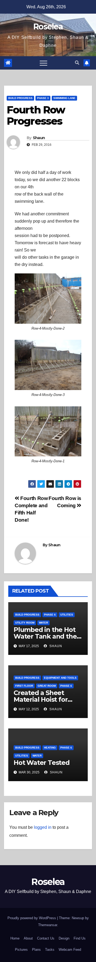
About (28, 938)
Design (64, 938)
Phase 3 (43, 98)
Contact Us (45, 938)
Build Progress (20, 98)
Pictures (21, 950)
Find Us (80, 938)
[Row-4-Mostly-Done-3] (48, 365)
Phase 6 (50, 614)
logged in (42, 827)
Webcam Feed (70, 950)
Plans (36, 950)
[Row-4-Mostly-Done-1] (48, 431)
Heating (50, 747)
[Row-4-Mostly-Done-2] (48, 298)
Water (43, 622)
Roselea (48, 27)
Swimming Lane (64, 98)
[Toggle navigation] (43, 62)
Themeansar (47, 925)
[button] (77, 62)
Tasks (49, 950)
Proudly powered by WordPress (32, 918)
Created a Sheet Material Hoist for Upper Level (40, 699)
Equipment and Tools (60, 677)
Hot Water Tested (42, 762)
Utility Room (24, 622)
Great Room (47, 685)
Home (14, 938)
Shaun (39, 137)
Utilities (66, 614)
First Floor (24, 685)
